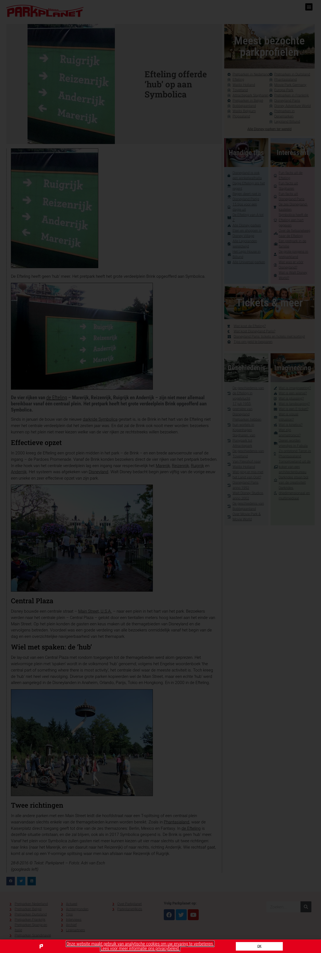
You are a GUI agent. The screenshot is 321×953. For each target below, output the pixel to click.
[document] (160, 476)
